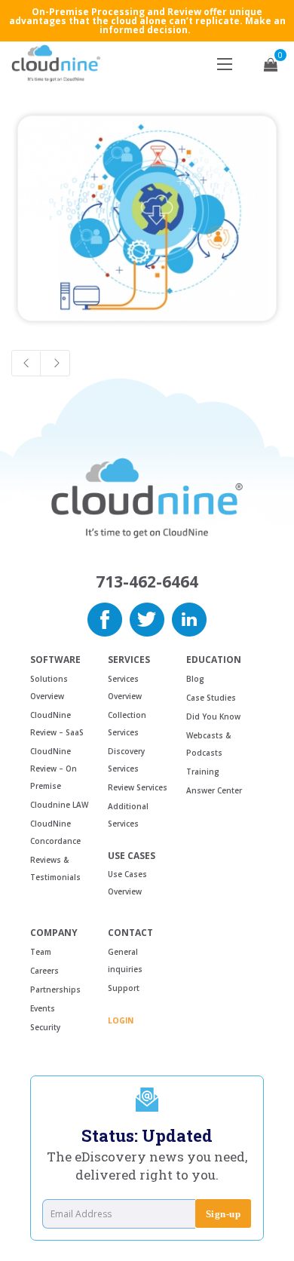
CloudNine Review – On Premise (53, 768)
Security (45, 1027)
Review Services (137, 787)
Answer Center (214, 790)
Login (120, 1020)
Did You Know (213, 716)
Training (202, 771)
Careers (44, 970)
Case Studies (211, 697)
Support (123, 988)
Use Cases (131, 856)
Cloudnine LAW (59, 804)
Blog (195, 678)
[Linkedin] (189, 618)
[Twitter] (147, 618)
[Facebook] (104, 618)
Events (42, 1008)
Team (40, 952)
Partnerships (55, 989)
